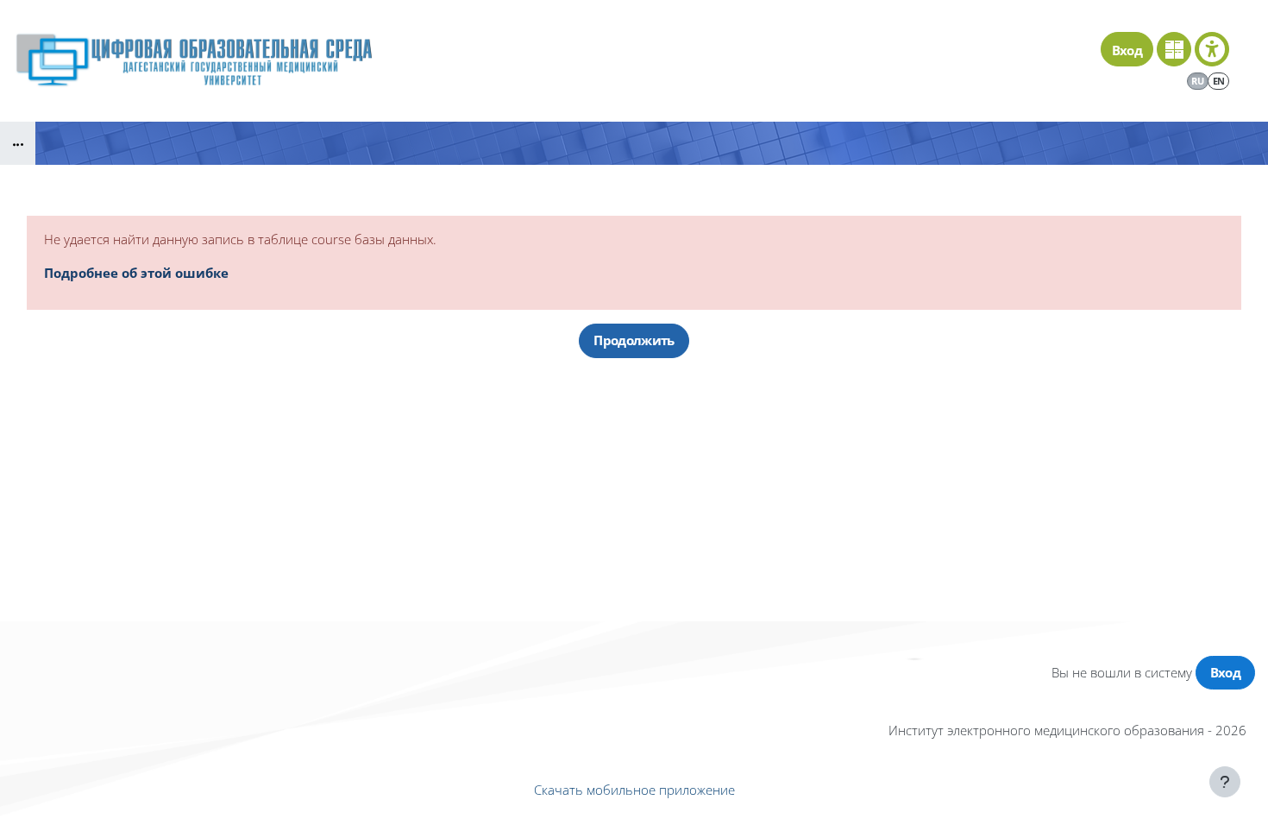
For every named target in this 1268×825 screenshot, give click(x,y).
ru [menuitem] (1197, 80)
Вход (1127, 50)
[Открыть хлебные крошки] (17, 143)
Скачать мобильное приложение (634, 789)
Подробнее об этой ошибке (136, 272)
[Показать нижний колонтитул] (1224, 781)
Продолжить (633, 340)
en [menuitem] (1219, 80)
